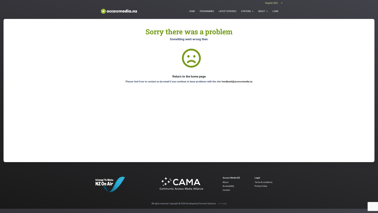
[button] (247, 11)
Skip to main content (188, 1)
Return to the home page (189, 76)
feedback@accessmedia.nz (236, 81)
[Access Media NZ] (119, 11)
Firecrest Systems (207, 203)
